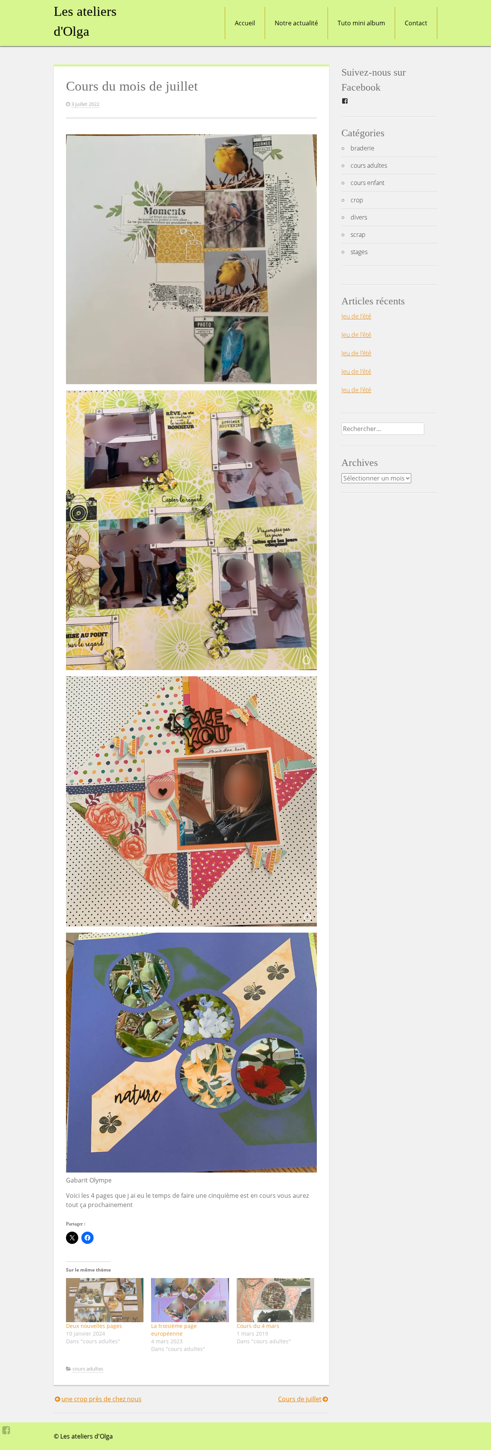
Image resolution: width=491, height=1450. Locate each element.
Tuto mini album (361, 23)
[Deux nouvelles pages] (104, 1300)
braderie (362, 148)
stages (359, 252)
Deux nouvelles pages (94, 1325)
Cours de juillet (299, 1399)
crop (357, 200)
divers (359, 217)
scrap (358, 234)
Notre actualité (296, 23)
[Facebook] (6, 1430)
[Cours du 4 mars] (275, 1300)
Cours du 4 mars (258, 1325)
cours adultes (87, 1368)
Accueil (245, 23)
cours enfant (367, 182)
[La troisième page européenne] (190, 1300)
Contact (416, 23)
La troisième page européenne (174, 1329)
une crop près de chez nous (101, 1399)
